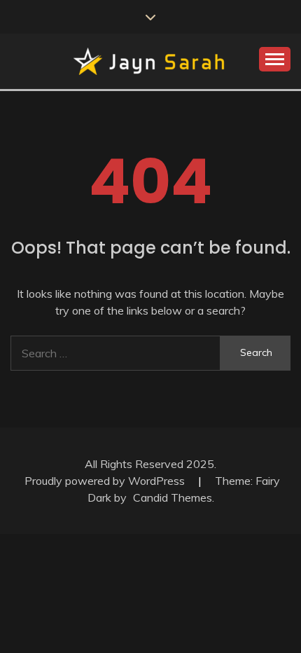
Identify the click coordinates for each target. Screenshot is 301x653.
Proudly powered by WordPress (106, 481)
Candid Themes (172, 497)
